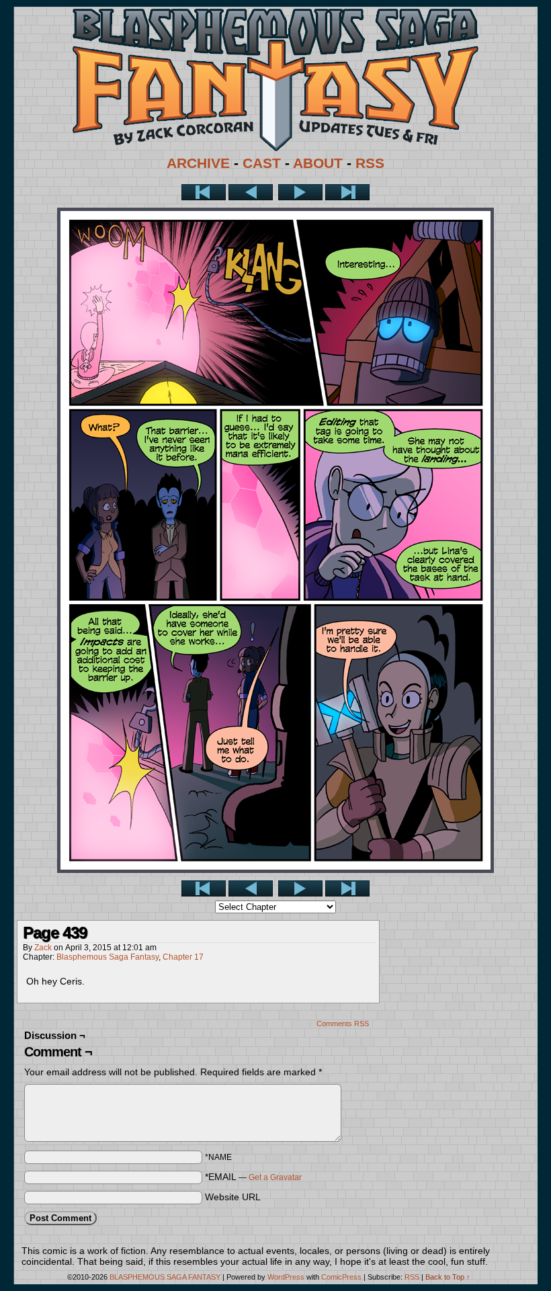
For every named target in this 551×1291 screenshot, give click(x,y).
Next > (300, 192)
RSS (369, 163)
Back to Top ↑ (447, 1277)
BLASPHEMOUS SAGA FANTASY (165, 1277)
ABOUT (318, 163)
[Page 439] (275, 869)
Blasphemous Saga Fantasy (107, 957)
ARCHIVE (198, 163)
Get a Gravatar (275, 1177)
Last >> (347, 192)
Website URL (233, 1197)
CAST (262, 163)
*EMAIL (253, 1176)
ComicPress (341, 1277)
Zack (43, 947)
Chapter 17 (183, 957)
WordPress (285, 1277)
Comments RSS (342, 1023)
